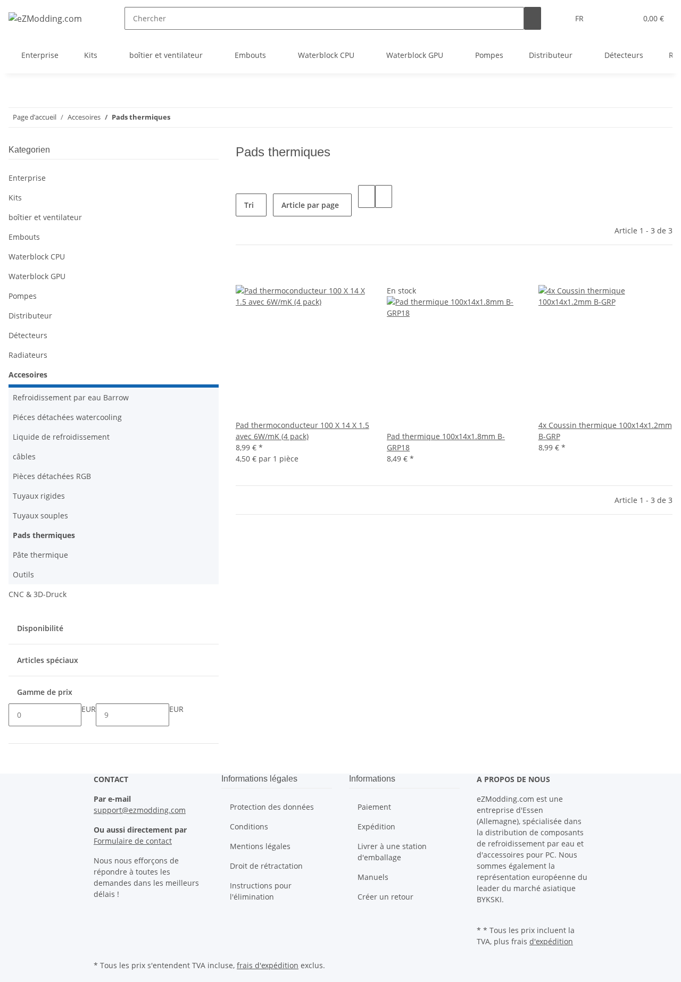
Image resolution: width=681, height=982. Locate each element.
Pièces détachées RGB (52, 476)
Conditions (249, 826)
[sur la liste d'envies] (244, 273)
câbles (24, 456)
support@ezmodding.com (140, 810)
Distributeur (30, 315)
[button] (607, 18)
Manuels (373, 877)
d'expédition (551, 941)
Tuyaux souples (40, 515)
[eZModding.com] (45, 18)
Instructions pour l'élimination (261, 891)
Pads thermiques (44, 535)
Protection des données (272, 807)
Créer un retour (385, 897)
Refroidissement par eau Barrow (71, 397)
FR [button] (580, 18)
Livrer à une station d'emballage (392, 851)
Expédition (376, 826)
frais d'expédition (267, 965)
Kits (15, 197)
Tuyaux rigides (39, 496)
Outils (23, 574)
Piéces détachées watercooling (67, 417)
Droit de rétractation (266, 866)
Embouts (24, 237)
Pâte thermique (40, 555)
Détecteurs (28, 335)
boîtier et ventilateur (45, 217)
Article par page (310, 205)
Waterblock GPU (37, 276)
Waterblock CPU (37, 256)
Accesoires (28, 375)
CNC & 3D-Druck (38, 594)
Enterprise (27, 178)
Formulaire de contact (133, 841)
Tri (249, 205)
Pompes (23, 296)
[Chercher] (532, 18)
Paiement (374, 807)
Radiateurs (28, 355)
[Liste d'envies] (624, 18)
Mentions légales (260, 846)
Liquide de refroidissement (61, 437)
